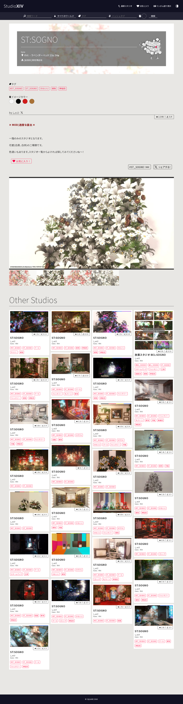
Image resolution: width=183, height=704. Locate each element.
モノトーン (68, 393)
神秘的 (62, 88)
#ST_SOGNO (16, 88)
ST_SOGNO (31, 88)
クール (37, 348)
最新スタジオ (126, 6)
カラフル (79, 435)
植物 (54, 88)
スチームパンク (140, 369)
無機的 (160, 420)
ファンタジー (153, 369)
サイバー (14, 352)
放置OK (138, 373)
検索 (153, 16)
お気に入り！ (23, 161)
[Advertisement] (91, 684)
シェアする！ (164, 167)
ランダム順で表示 (163, 6)
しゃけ (16, 112)
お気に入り (144, 6)
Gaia (12, 343)
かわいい (44, 88)
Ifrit (17, 343)
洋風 (153, 420)
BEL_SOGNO (153, 365)
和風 (54, 439)
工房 (163, 369)
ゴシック (162, 554)
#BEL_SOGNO (140, 365)
